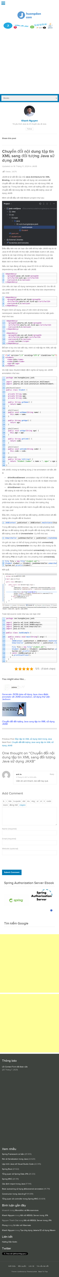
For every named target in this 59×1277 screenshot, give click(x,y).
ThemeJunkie (32, 1272)
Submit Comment (11, 872)
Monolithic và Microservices (27, 1210)
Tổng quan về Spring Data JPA (15, 1174)
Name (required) (9, 829)
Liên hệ (31, 1266)
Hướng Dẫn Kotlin (9, 1242)
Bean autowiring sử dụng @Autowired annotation (22, 1189)
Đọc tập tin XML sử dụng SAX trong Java (33, 739)
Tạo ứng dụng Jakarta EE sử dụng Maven (37, 1230)
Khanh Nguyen (8, 1215)
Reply (52, 774)
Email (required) (9, 839)
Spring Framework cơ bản (13, 1154)
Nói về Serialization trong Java (15, 1159)
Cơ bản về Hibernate (22, 1225)
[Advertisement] (29, 63)
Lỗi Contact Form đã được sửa (14, 1067)
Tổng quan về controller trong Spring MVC (20, 1199)
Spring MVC (7, 1179)
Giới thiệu (12, 1266)
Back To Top (43, 1272)
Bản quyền (22, 1266)
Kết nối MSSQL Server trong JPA (34, 1215)
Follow (29, 129)
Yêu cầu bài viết (43, 1266)
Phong (5, 1225)
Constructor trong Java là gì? (14, 1194)
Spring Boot (7, 1169)
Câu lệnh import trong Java (13, 1184)
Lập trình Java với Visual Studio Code (18, 1164)
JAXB (34, 166)
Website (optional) (10, 849)
